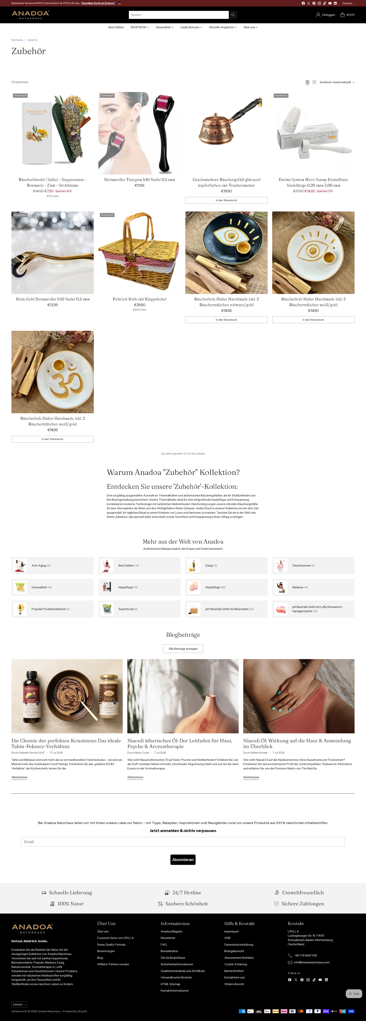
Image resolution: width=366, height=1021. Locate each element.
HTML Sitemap (170, 984)
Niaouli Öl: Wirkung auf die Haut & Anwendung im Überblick (297, 743)
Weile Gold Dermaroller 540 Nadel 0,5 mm (53, 299)
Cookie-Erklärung (235, 964)
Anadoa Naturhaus (49, 1011)
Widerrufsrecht (234, 984)
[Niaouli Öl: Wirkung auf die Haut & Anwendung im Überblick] (299, 696)
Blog (100, 958)
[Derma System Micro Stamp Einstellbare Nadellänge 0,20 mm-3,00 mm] (313, 133)
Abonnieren (183, 859)
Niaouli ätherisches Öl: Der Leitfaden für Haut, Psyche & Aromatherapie (179, 743)
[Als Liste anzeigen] (314, 82)
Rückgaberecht (234, 951)
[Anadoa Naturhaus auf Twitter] (309, 3)
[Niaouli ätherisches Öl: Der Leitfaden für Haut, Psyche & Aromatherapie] (183, 696)
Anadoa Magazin (171, 931)
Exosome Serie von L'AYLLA (115, 938)
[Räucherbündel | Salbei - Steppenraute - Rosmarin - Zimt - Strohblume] (52, 133)
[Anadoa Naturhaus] (30, 15)
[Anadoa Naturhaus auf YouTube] (330, 3)
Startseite (17, 39)
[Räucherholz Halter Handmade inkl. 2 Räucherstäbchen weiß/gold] (313, 252)
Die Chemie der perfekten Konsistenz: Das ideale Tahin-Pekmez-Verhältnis (66, 743)
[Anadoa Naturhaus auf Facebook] (303, 3)
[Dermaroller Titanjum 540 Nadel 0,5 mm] (139, 133)
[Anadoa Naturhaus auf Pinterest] (314, 3)
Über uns (103, 931)
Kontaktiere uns (234, 977)
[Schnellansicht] (88, 97)
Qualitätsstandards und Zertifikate (183, 971)
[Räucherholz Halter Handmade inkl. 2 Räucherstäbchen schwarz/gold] (226, 252)
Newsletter (168, 938)
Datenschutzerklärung (238, 944)
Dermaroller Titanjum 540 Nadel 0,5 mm (139, 179)
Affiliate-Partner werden (113, 964)
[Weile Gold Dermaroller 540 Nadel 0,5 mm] (52, 252)
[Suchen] (233, 15)
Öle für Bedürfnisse (173, 958)
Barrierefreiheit (234, 971)
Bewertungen (106, 951)
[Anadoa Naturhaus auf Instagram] (319, 3)
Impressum (231, 931)
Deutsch (347, 3)
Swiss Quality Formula (111, 944)
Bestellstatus (169, 951)
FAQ (164, 944)
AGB (227, 938)
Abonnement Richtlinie (239, 958)
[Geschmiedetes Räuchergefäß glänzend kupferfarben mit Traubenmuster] (226, 133)
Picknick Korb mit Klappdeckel (139, 299)
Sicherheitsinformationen (177, 964)
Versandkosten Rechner (176, 977)
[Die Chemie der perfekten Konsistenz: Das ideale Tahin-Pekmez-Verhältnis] (67, 696)
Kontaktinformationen (175, 990)
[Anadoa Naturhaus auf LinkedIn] (335, 3)
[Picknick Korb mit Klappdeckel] (139, 252)
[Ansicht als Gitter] (307, 82)
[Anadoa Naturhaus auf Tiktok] (325, 3)
